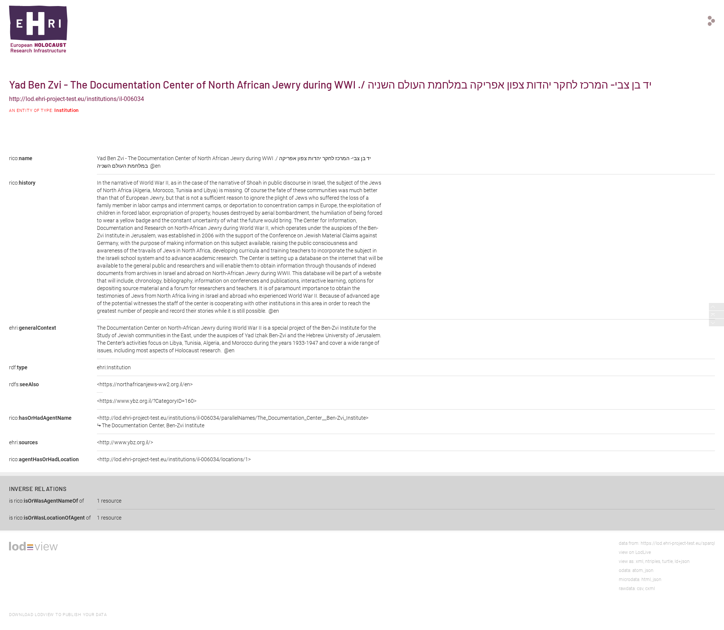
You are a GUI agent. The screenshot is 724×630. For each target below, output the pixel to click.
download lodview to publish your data (58, 614)
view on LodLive (635, 552)
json (649, 570)
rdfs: (24, 384)
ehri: (32, 328)
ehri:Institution (114, 367)
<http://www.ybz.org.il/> (125, 442)
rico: (20, 158)
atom (637, 570)
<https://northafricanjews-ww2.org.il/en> (145, 384)
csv (640, 588)
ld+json (682, 561)
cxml (650, 588)
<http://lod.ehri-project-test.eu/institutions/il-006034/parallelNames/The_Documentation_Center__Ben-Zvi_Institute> (232, 421)
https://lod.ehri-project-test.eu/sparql (678, 543)
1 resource (109, 501)
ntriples (652, 561)
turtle (667, 561)
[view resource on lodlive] (711, 21)
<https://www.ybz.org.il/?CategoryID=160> (146, 401)
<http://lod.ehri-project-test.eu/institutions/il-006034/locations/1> (174, 459)
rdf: (18, 367)
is (46, 501)
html (646, 579)
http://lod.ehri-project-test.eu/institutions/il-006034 (76, 98)
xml (639, 561)
